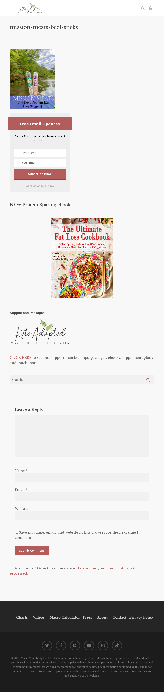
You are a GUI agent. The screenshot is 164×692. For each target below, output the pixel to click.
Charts (22, 617)
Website (22, 509)
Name (21, 471)
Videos (39, 617)
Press (87, 617)
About (102, 617)
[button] (12, 8)
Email (21, 490)
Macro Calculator (65, 617)
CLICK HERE (20, 358)
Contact (119, 617)
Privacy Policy (141, 617)
